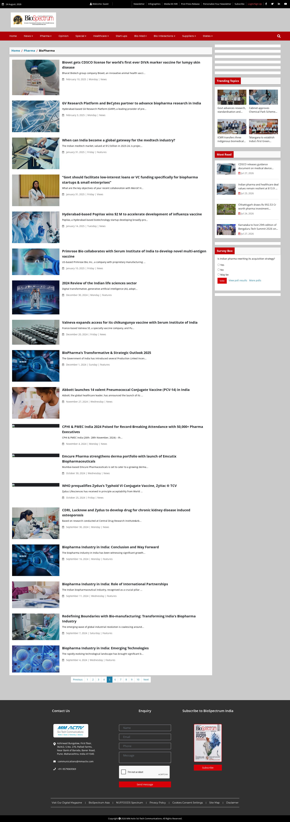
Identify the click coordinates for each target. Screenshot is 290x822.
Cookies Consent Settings (187, 802)
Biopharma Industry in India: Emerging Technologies (105, 648)
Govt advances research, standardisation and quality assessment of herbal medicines (232, 110)
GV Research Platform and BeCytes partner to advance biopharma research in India (131, 103)
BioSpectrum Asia (99, 802)
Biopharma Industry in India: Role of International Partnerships (115, 584)
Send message (145, 784)
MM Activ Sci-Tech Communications (144, 818)
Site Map (214, 802)
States (207, 35)
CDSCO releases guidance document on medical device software (255, 166)
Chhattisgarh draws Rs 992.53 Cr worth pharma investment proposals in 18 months (257, 206)
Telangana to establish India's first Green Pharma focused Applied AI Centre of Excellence (263, 139)
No (222, 269)
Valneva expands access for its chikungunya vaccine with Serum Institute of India (130, 322)
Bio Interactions (163, 35)
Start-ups (121, 35)
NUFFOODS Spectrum (129, 802)
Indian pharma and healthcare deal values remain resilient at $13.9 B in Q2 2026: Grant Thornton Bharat (258, 186)
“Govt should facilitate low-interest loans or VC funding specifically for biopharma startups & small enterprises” (130, 180)
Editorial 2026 (122, 4)
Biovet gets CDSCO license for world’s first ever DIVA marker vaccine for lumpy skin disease (131, 65)
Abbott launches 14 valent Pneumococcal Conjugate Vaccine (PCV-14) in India (126, 389)
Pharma (45, 35)
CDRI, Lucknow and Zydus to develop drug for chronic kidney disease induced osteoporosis (126, 513)
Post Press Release (190, 3)
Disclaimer (232, 802)
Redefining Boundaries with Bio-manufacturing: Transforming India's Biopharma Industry (129, 619)
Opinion (63, 35)
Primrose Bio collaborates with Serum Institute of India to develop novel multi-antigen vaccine (134, 254)
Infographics (154, 3)
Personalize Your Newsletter (217, 3)
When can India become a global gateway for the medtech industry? (118, 140)
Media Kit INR (171, 3)
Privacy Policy (158, 802)
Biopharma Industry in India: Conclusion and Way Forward (110, 547)
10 (138, 679)
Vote (222, 280)
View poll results (238, 280)
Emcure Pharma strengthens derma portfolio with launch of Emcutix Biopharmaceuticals (119, 459)
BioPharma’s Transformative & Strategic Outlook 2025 (106, 352)
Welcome (100, 3)
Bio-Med (139, 35)
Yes (222, 264)
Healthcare (100, 35)
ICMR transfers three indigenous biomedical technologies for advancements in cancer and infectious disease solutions (231, 139)
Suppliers (188, 35)
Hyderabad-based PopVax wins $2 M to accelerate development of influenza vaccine (132, 214)
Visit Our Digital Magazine (67, 802)
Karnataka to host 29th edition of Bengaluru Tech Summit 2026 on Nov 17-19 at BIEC (257, 227)
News (27, 35)
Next (146, 679)
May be (224, 274)
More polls (255, 280)
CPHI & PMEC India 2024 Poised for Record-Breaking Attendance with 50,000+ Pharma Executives (132, 429)
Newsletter (139, 3)
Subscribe (239, 3)
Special (80, 35)
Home (13, 35)
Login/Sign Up (255, 3)
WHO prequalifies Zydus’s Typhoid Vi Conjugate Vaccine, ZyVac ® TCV (119, 485)
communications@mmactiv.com (75, 761)
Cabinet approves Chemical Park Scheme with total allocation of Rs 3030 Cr (262, 110)
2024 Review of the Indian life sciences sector (99, 283)
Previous (78, 679)
